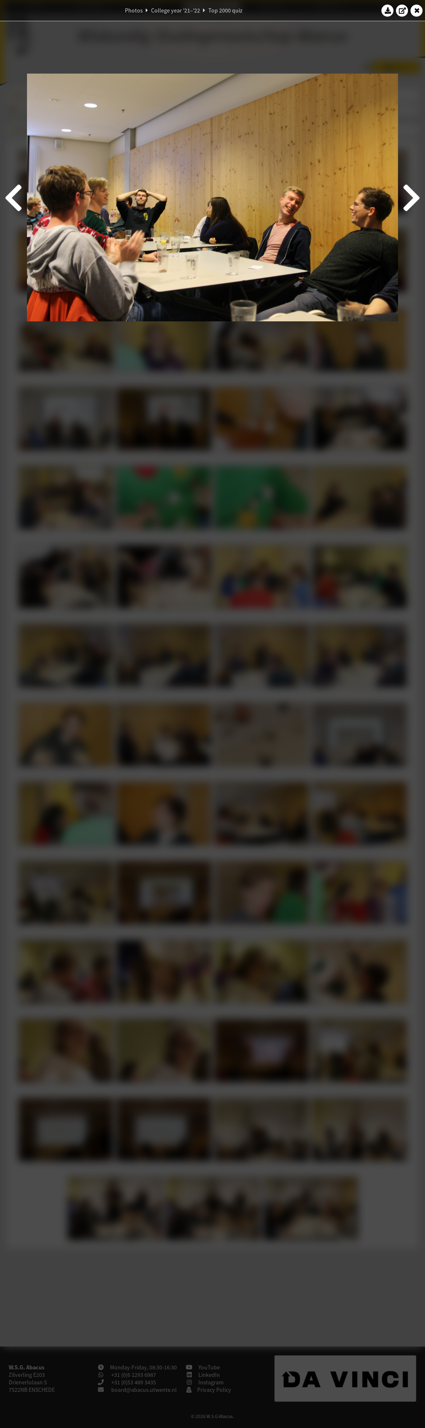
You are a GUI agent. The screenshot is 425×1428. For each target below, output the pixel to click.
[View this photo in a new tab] (402, 10)
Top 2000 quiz (225, 10)
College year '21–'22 (175, 10)
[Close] (416, 10)
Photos (134, 10)
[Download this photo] (387, 10)
